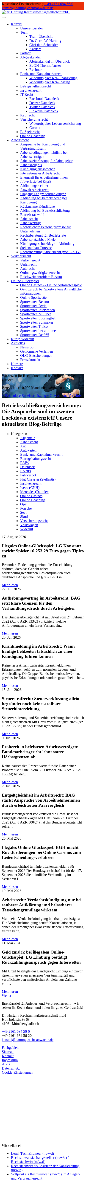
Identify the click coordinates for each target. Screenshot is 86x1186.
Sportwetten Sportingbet (37, 318)
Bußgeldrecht (30, 132)
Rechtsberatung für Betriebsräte (43, 235)
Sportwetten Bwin (33, 306)
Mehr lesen (10, 585)
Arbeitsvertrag (30, 223)
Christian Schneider (43, 45)
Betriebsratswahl (32, 215)
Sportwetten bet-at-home (38, 331)
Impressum (10, 1060)
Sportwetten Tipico (34, 326)
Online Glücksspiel (25, 281)
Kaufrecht (27, 115)
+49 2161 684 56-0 (16, 1031)
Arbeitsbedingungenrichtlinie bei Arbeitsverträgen (43, 155)
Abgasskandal (30, 57)
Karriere (35, 49)
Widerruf (26, 529)
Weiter (6, 996)
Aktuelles (18, 343)
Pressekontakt (30, 360)
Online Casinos (31, 496)
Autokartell (28, 450)
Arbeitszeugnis (31, 165)
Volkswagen (29, 525)
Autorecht (27, 268)
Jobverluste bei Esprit (35, 181)
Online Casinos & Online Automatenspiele (51, 285)
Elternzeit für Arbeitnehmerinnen (44, 177)
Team (24, 32)
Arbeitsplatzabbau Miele (37, 239)
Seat (23, 512)
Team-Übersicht (41, 36)
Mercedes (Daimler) (34, 492)
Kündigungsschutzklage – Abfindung (47, 244)
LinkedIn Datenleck (43, 111)
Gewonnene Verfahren (36, 351)
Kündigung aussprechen (37, 169)
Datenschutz (11, 1068)
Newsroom (28, 347)
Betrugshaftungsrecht (35, 86)
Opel (23, 504)
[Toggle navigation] (4, 17)
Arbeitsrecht (20, 140)
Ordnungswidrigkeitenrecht (40, 273)
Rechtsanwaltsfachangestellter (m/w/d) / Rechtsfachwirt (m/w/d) (40, 1160)
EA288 (25, 471)
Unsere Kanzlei (31, 28)
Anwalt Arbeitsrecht (34, 190)
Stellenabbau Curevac (36, 248)
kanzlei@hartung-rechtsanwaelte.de (27, 1040)
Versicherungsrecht (34, 119)
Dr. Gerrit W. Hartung (45, 41)
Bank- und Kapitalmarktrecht (41, 74)
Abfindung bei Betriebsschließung (45, 210)
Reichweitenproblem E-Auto (41, 277)
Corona (34, 128)
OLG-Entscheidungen (36, 355)
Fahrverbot (28, 475)
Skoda (24, 517)
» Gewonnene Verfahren (65, 395)
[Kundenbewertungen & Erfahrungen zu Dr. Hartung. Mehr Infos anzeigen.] (22, 1123)
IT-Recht (26, 94)
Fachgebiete (10, 1048)
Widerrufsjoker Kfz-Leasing (49, 82)
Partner (25, 53)
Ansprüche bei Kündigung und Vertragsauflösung (42, 146)
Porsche (26, 508)
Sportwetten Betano (34, 302)
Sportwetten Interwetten (37, 310)
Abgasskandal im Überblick (49, 61)
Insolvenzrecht (30, 90)
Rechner (35, 70)
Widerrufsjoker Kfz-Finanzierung (53, 78)
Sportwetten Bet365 (34, 335)
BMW (24, 463)
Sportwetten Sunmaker (36, 322)
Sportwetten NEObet (35, 314)
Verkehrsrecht (21, 256)
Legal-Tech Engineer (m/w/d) (32, 1153)
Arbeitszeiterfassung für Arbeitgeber (46, 161)
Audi (24, 446)
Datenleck (27, 467)
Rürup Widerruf (22, 339)
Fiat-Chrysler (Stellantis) (37, 479)
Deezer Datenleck (42, 103)
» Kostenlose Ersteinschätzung (24, 395)
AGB (6, 1064)
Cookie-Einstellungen (17, 1072)
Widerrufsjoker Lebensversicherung (55, 123)
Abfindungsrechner (34, 186)
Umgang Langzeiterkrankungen (43, 194)
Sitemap (8, 1052)
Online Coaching (32, 136)
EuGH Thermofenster (45, 65)
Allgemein (27, 438)
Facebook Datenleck (44, 99)
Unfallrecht (28, 264)
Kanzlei (16, 24)
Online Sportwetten (34, 297)
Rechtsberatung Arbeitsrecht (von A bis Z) (50, 252)
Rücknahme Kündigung (37, 206)
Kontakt (17, 368)
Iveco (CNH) (29, 488)
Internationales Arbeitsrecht (40, 173)
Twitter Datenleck (42, 107)
